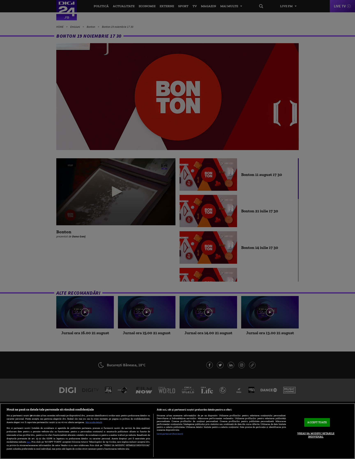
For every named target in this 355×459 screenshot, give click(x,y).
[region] (177, 431)
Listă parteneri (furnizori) (170, 433)
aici (28, 441)
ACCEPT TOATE (317, 422)
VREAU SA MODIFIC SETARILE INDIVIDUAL (315, 435)
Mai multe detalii (93, 422)
